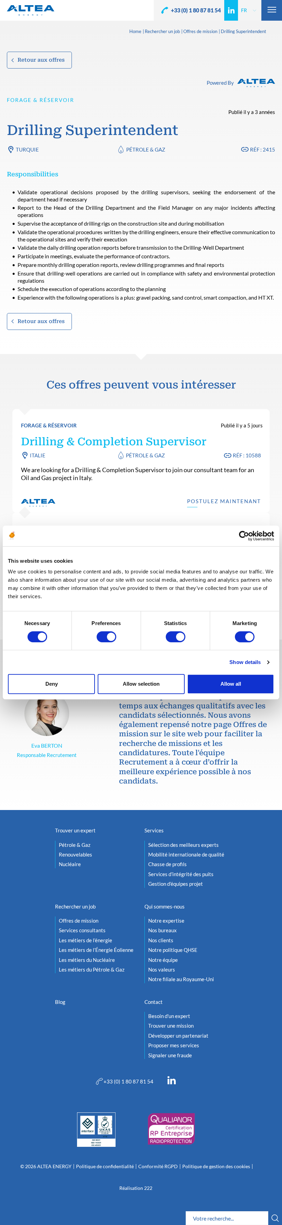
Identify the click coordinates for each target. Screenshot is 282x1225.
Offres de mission (200, 31)
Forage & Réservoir (40, 100)
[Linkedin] (231, 10)
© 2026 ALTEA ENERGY (46, 1166)
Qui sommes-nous (164, 906)
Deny (51, 684)
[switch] (106, 636)
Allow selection (141, 684)
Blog (60, 1002)
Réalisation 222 (135, 1188)
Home (135, 31)
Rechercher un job (162, 31)
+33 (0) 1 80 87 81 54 (196, 10)
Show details (245, 662)
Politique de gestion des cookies (216, 1166)
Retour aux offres (41, 60)
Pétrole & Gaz (145, 149)
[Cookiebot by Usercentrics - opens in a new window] (244, 536)
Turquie (27, 149)
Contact (153, 1002)
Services (154, 830)
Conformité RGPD (158, 1166)
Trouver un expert (75, 830)
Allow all (230, 684)
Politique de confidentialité (105, 1166)
